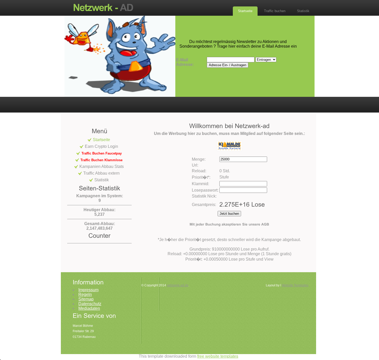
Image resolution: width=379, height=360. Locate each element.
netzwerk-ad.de (177, 285)
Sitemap (86, 299)
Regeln (85, 294)
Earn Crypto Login (101, 146)
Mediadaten (89, 308)
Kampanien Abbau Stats (101, 166)
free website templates (217, 356)
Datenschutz (89, 304)
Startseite (245, 11)
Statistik (303, 11)
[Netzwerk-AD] (105, 7)
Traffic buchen (274, 11)
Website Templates (295, 285)
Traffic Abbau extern (101, 173)
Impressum (88, 290)
